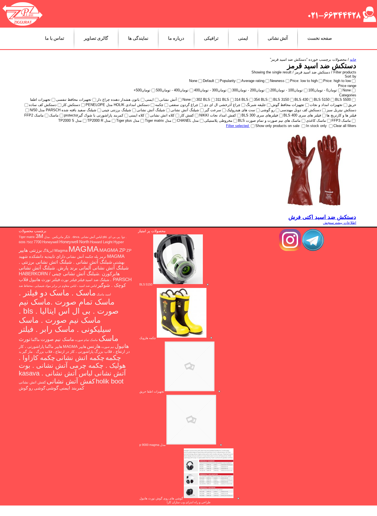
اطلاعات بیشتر (345, 223)
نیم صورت (107, 346)
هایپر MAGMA (74, 346)
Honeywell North (74, 241)
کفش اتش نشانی (32, 382)
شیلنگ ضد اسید (97, 280)
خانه (353, 59)
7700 (37, 242)
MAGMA (83, 248)
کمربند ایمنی (71, 388)
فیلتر (81, 280)
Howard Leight (101, 242)
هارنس (93, 346)
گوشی (52, 388)
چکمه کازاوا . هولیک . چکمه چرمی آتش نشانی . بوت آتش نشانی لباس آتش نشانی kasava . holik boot (72, 369)
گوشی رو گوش (32, 388)
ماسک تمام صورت (86, 340)
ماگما (35, 339)
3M (39, 236)
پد (20, 351)
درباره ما (176, 38)
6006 (22, 242)
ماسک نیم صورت (57, 339)
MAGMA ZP (112, 250)
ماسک (100, 294)
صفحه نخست (319, 38)
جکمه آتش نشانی (79, 257)
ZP (128, 250)
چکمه (113, 357)
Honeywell (50, 242)
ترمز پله (100, 257)
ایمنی (243, 38)
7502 (29, 242)
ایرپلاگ (48, 251)
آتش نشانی (278, 38)
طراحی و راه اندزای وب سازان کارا (189, 502)
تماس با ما (54, 38)
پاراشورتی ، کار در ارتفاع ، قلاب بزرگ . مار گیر (58, 352)
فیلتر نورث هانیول (44, 279)
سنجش (328, 223)
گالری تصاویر (96, 38)
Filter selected (238, 126)
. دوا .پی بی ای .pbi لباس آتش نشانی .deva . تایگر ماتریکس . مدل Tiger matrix (73, 237)
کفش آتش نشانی (71, 381)
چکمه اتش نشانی (80, 357)
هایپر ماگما (53, 346)
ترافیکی (211, 38)
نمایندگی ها (138, 38)
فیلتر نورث (69, 280)
